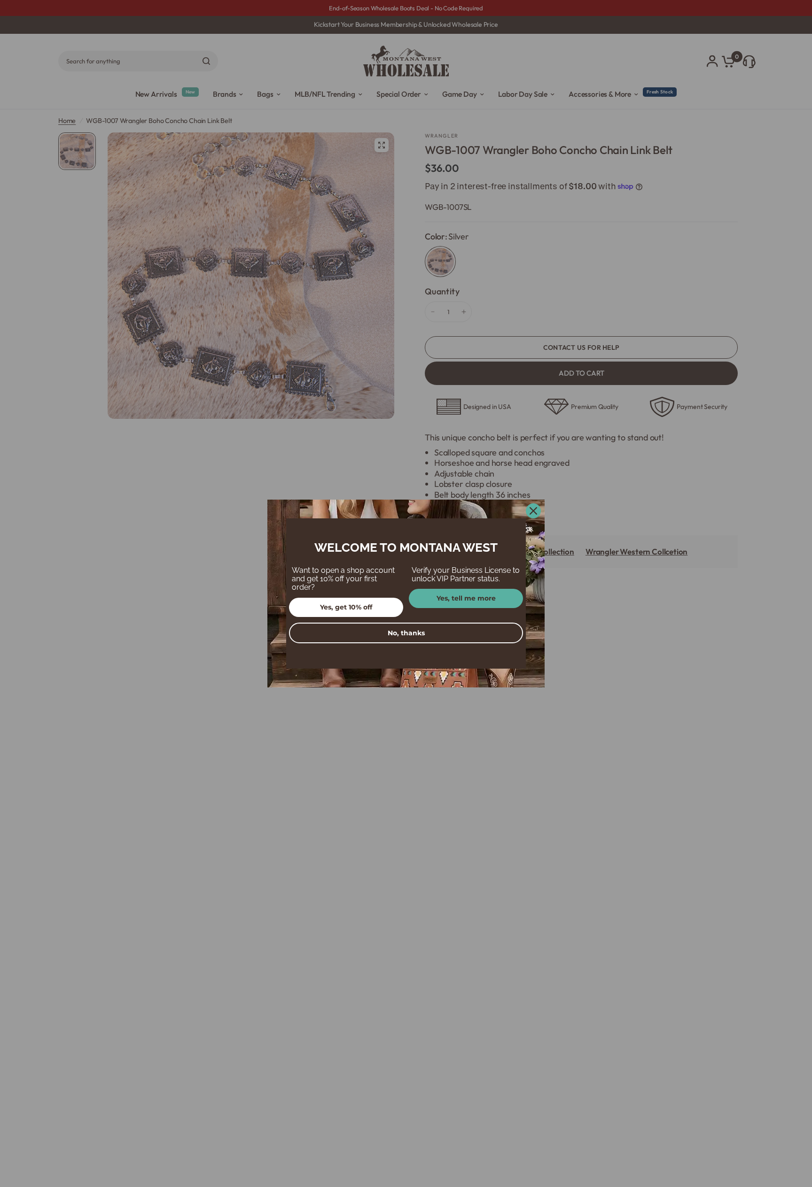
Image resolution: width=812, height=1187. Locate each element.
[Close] (533, 511)
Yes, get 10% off (346, 607)
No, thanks (406, 633)
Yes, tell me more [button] (466, 598)
